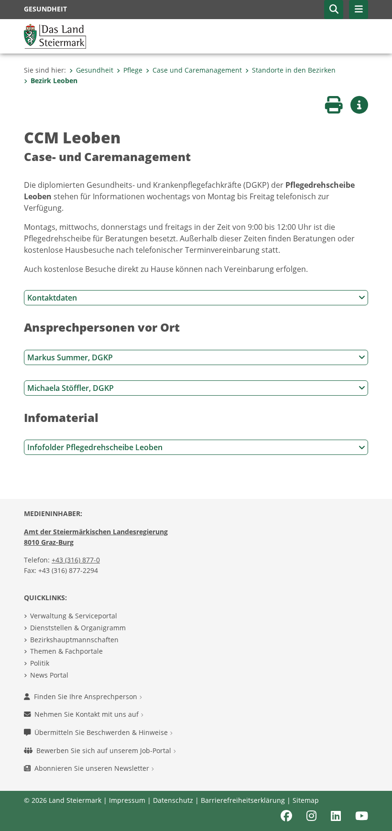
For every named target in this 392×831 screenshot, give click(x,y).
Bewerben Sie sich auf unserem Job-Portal (104, 750)
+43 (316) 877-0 (76, 559)
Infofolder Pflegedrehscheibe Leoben (95, 447)
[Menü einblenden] (358, 9)
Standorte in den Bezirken (294, 70)
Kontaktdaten (52, 297)
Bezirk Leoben (54, 80)
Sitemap (306, 800)
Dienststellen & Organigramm (78, 627)
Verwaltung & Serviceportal (73, 615)
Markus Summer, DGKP (70, 357)
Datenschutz (173, 800)
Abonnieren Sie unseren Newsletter (92, 768)
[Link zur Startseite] (55, 35)
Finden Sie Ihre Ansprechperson (86, 696)
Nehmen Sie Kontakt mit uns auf (87, 714)
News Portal (49, 675)
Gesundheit (94, 70)
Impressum (127, 800)
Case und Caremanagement (197, 70)
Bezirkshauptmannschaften (74, 639)
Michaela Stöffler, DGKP (70, 388)
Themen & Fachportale (66, 651)
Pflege (132, 70)
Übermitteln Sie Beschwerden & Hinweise (102, 732)
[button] (333, 9)
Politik (39, 663)
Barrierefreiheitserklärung (243, 800)
